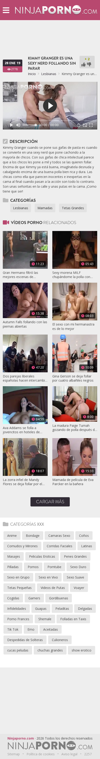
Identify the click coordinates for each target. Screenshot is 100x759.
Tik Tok (12, 629)
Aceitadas (50, 629)
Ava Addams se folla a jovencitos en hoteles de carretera (21, 430)
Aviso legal (69, 754)
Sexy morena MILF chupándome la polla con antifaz (71, 275)
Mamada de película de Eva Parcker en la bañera (72, 482)
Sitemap (13, 754)
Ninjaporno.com (20, 738)
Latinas (86, 546)
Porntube (54, 567)
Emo (30, 629)
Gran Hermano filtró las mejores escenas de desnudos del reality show (22, 275)
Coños (84, 535)
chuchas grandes (50, 650)
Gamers (34, 598)
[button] (6, 10)
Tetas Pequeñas (19, 587)
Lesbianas (48, 74)
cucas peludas (17, 650)
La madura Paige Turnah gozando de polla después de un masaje (74, 428)
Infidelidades (16, 608)
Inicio (32, 74)
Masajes (13, 556)
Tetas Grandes (73, 208)
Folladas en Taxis (73, 619)
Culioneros (60, 640)
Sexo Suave (75, 577)
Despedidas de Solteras (25, 640)
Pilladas (13, 567)
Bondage (33, 535)
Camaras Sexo (59, 535)
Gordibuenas (58, 598)
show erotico (81, 650)
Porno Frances (18, 619)
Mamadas (45, 208)
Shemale (44, 619)
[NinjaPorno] (56, 9)
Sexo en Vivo (48, 577)
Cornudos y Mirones (22, 546)
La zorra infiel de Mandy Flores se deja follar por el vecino (22, 482)
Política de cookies (41, 754)
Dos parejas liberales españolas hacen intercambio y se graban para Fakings (25, 378)
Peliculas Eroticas (42, 556)
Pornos (33, 567)
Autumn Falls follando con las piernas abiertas (25, 324)
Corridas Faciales (59, 546)
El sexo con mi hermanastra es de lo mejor (73, 326)
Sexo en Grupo (18, 577)
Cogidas (13, 598)
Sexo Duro (78, 567)
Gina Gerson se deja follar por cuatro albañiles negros (72, 378)
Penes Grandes (75, 556)
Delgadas (85, 608)
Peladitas (62, 608)
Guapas (41, 608)
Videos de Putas (53, 587)
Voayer (79, 587)
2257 (88, 754)
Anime (12, 535)
